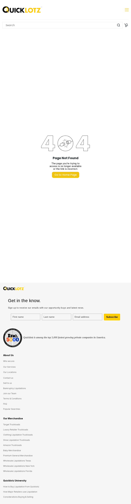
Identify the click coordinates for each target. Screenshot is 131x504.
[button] (8, 361)
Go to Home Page (65, 175)
